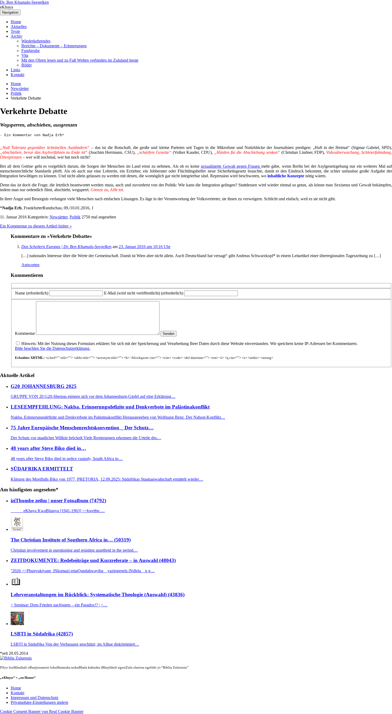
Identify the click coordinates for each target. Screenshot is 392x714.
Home (16, 21)
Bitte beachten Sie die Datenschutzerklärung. (52, 348)
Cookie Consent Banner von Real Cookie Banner (41, 711)
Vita (24, 55)
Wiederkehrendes (35, 41)
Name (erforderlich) (31, 293)
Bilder (26, 65)
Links (15, 70)
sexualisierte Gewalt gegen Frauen (231, 166)
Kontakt (17, 74)
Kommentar (25, 333)
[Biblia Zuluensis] (16, 658)
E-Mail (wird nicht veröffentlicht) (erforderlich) (143, 293)
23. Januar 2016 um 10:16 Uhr (144, 246)
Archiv (16, 36)
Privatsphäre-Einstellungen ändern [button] (39, 702)
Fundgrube (30, 50)
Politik (16, 93)
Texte (15, 31)
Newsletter (20, 88)
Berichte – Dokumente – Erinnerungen (54, 46)
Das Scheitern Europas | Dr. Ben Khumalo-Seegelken (66, 246)
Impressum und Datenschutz (34, 697)
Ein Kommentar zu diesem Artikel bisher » (36, 226)
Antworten (30, 264)
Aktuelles (19, 26)
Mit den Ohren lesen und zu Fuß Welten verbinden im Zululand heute (79, 60)
